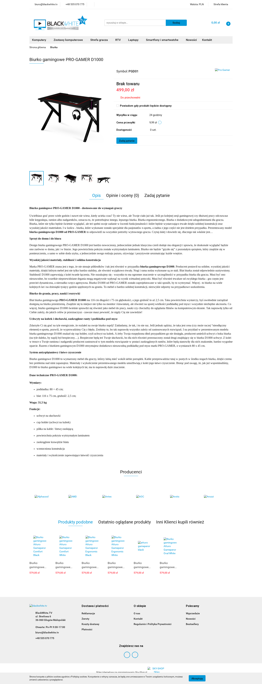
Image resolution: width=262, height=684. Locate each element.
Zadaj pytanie (127, 140)
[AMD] (80, 496)
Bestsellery (192, 624)
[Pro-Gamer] (222, 69)
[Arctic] (182, 496)
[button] (95, 606)
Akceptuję (197, 678)
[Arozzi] (216, 496)
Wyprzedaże (193, 613)
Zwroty (85, 618)
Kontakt (207, 40)
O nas (137, 613)
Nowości (191, 40)
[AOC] (148, 496)
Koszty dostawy (90, 624)
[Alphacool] (46, 496)
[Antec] (114, 496)
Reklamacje (88, 613)
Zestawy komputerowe (69, 40)
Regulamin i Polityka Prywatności (152, 624)
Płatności (87, 629)
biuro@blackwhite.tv (47, 632)
